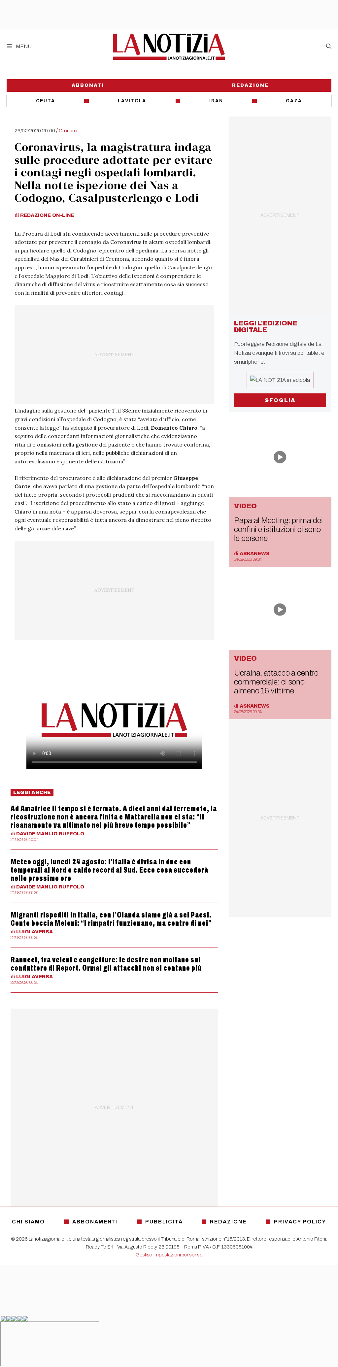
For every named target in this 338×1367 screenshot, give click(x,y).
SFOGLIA (280, 400)
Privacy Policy (300, 1221)
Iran (216, 100)
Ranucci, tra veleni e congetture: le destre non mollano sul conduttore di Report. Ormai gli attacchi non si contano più (106, 963)
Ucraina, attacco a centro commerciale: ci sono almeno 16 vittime (276, 682)
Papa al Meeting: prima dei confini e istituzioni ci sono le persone (278, 530)
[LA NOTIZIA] (169, 46)
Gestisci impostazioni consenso (169, 1254)
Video (245, 506)
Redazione (250, 85)
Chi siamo (28, 1221)
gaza (294, 100)
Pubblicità (164, 1221)
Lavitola (132, 100)
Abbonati (88, 85)
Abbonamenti (95, 1221)
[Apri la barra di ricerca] (329, 46)
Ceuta (45, 100)
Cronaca (68, 130)
